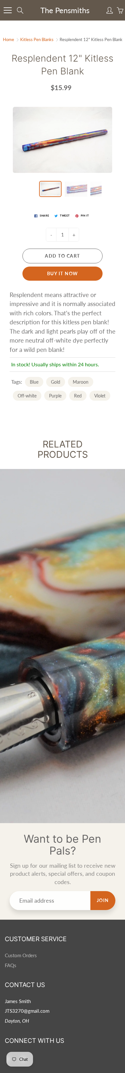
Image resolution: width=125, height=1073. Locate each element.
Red (78, 395)
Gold (55, 382)
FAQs (10, 965)
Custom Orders (21, 955)
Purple (55, 395)
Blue (34, 382)
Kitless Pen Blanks (37, 39)
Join (103, 900)
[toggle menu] (7, 10)
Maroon (80, 382)
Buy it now (62, 273)
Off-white (27, 395)
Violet (99, 395)
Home (8, 39)
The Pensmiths (64, 10)
